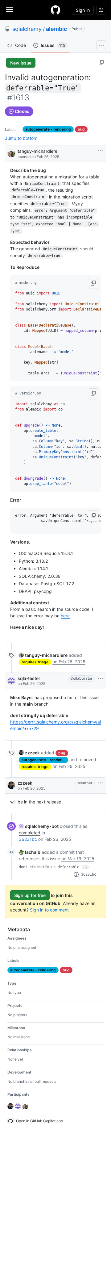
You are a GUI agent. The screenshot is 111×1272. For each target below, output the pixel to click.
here (65, 615)
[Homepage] (55, 10)
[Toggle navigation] (9, 9)
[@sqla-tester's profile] (11, 681)
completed (29, 832)
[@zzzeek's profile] (11, 785)
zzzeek (25, 783)
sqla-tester (29, 678)
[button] (93, 283)
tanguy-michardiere (37, 151)
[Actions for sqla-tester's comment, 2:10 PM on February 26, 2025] (100, 678)
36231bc (28, 839)
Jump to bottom (21, 138)
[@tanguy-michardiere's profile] (11, 153)
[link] (43, 655)
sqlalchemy (27, 29)
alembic (56, 29)
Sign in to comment (49, 909)
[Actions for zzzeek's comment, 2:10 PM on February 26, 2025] (100, 783)
